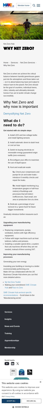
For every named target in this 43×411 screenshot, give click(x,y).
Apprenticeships (12, 341)
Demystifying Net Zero (17, 113)
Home (5, 63)
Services (14, 63)
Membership (10, 348)
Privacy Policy (9, 396)
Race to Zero (17, 288)
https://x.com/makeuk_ (24, 363)
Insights (8, 319)
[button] (21, 407)
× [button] (40, 382)
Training (8, 333)
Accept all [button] (11, 401)
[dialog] (21, 395)
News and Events (12, 326)
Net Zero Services (27, 63)
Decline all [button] (31, 401)
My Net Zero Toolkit (13, 282)
